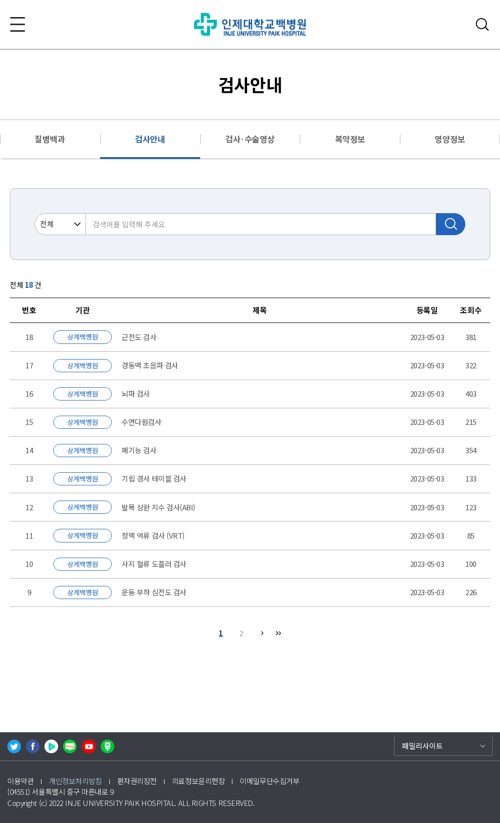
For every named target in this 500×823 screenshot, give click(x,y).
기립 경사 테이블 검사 (154, 478)
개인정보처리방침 (75, 781)
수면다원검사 (141, 422)
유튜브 (89, 746)
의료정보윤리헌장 (198, 781)
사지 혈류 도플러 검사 (154, 564)
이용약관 (20, 781)
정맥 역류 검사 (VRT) (153, 535)
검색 (482, 24)
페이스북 (33, 746)
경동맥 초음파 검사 (150, 365)
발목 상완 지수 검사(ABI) (158, 507)
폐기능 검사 (139, 450)
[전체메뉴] (17, 24)
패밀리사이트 (422, 746)
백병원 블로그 (70, 746)
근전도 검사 (139, 337)
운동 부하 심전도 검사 (154, 592)
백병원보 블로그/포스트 (107, 746)
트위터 (14, 746)
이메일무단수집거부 (269, 781)
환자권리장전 (137, 781)
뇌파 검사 (136, 393)
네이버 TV (51, 746)
